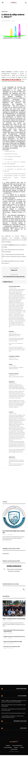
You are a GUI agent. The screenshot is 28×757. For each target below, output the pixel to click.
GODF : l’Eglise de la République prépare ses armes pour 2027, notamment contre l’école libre (13, 701)
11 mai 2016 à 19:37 (12, 357)
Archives (8, 745)
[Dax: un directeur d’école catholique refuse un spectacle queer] (14, 517)
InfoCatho (23, 728)
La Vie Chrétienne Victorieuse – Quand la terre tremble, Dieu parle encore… (12, 716)
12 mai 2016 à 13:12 (12, 458)
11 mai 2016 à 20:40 (12, 365)
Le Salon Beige (22, 695)
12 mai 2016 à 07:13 (12, 375)
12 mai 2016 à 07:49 (12, 383)
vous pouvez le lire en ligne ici (11, 79)
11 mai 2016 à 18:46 (12, 332)
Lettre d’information (17, 745)
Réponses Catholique (20, 721)
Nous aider (14, 749)
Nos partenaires (8, 747)
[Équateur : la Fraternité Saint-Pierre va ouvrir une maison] (14, 608)
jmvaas (4, 534)
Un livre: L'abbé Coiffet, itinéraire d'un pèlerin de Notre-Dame (14, 276)
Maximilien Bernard (5, 20)
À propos (16, 747)
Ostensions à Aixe (14, 270)
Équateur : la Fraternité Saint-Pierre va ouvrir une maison (14, 618)
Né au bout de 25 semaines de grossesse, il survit (13, 713)
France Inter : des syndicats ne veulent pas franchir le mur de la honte (13, 709)
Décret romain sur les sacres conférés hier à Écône (12, 646)
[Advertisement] (14, 55)
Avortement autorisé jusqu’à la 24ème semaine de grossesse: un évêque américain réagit (14, 630)
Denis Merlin (12, 381)
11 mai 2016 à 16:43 (12, 288)
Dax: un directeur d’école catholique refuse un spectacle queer (14, 531)
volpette (11, 412)
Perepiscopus (4, 11)
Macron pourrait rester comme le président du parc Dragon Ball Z (13, 705)
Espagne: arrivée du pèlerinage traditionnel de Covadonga (13, 641)
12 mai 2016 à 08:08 (12, 413)
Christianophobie (21, 688)
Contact (22, 747)
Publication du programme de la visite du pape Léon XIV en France (14, 636)
